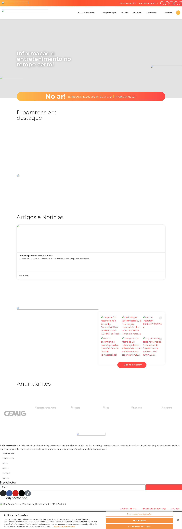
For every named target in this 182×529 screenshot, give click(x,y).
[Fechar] (178, 520)
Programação (127, 3)
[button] (88, 12)
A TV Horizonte (8, 453)
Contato (5, 478)
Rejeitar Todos (139, 520)
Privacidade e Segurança (154, 509)
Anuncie (5, 468)
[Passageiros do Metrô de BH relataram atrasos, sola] (132, 347)
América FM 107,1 (148, 3)
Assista (5, 463)
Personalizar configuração (139, 514)
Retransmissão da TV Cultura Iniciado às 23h (102, 96)
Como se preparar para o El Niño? (36, 256)
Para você (6, 473)
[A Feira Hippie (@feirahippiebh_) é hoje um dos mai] (132, 326)
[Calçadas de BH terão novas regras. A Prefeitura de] (153, 347)
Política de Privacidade (64, 526)
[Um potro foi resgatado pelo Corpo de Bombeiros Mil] (111, 326)
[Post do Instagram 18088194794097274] (153, 326)
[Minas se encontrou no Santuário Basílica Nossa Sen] (111, 347)
